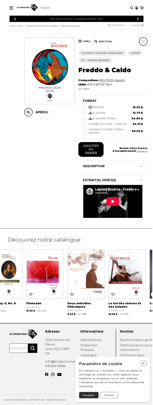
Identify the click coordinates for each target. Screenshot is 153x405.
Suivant (136, 25)
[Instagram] (52, 374)
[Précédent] (15, 19)
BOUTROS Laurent (112, 80)
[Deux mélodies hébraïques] (86, 282)
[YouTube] (59, 374)
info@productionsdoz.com (66, 361)
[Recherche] (131, 8)
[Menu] (11, 8)
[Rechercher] (32, 348)
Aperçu (41, 112)
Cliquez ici (142, 151)
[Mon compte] (136, 8)
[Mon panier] (141, 8)
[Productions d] (23, 334)
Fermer (109, 395)
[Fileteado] (45, 280)
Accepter (89, 395)
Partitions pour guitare (41, 26)
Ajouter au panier (91, 149)
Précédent (118, 25)
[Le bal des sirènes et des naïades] (127, 282)
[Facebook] (46, 374)
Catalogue (16, 26)
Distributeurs (90, 340)
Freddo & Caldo (70, 26)
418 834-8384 (55, 366)
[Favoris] (143, 41)
